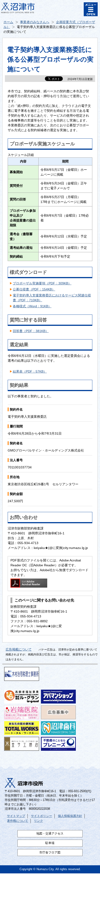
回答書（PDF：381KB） (31, 331)
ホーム (8, 22)
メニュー (91, 9)
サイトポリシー (41, 816)
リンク (38, 820)
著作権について (17, 820)
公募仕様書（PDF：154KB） (34, 289)
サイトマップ (16, 816)
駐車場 (49, 843)
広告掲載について (19, 649)
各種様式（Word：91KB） (32, 306)
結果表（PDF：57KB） (30, 371)
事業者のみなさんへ (34, 22)
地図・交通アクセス (49, 833)
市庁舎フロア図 (49, 852)
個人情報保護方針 (70, 816)
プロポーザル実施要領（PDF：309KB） (42, 283)
